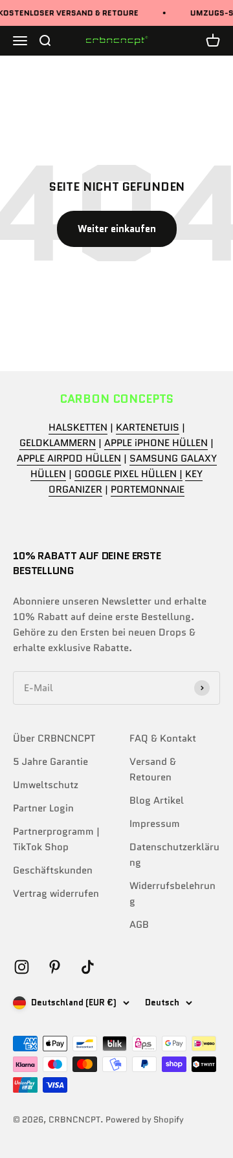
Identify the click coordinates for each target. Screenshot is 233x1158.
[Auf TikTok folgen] (87, 967)
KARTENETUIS (147, 427)
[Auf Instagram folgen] (21, 967)
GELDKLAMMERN (57, 443)
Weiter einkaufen (117, 229)
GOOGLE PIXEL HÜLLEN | (128, 474)
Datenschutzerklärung (174, 855)
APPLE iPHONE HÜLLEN (156, 443)
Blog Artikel (156, 800)
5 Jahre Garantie (50, 762)
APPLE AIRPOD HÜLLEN (69, 458)
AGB (139, 924)
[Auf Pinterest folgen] (54, 967)
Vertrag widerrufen (56, 893)
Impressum (154, 824)
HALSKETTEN (78, 427)
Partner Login (43, 808)
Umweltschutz (45, 785)
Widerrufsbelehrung (172, 893)
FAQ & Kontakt (162, 738)
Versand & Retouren (152, 769)
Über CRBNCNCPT (54, 738)
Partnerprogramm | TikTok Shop (56, 839)
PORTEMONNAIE (147, 489)
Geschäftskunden (53, 870)
